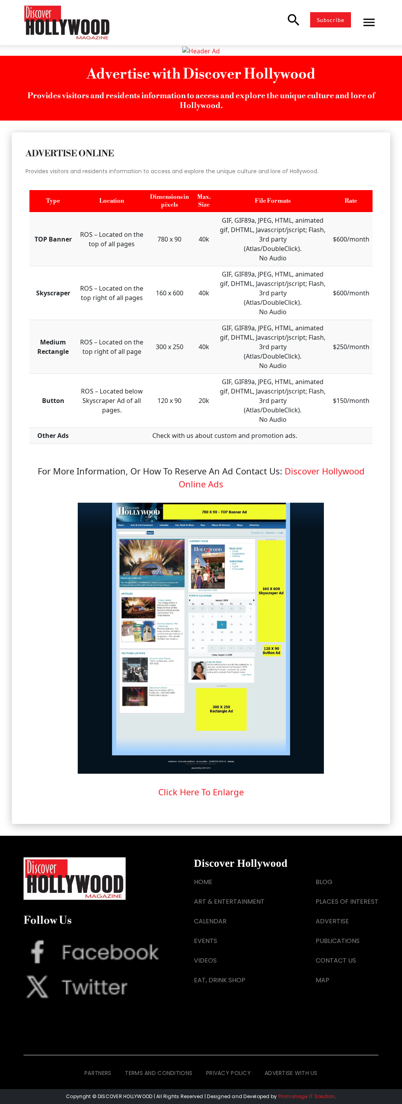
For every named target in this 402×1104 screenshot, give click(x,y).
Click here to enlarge (201, 792)
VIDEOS (205, 960)
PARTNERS (97, 1073)
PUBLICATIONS (338, 940)
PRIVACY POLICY (228, 1073)
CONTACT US (336, 960)
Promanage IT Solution (306, 1096)
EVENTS (205, 940)
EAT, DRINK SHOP (219, 980)
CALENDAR (210, 921)
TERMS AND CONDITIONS (158, 1073)
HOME (203, 881)
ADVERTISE (332, 921)
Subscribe (330, 19)
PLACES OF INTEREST (347, 901)
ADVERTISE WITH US (291, 1073)
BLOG (324, 881)
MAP (322, 980)
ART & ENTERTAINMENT (229, 901)
